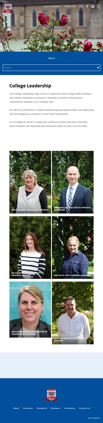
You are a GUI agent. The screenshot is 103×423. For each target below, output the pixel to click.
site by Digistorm (94, 418)
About (51, 58)
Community (41, 408)
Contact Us (84, 408)
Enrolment (55, 408)
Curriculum (28, 408)
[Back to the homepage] (8, 8)
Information (69, 408)
